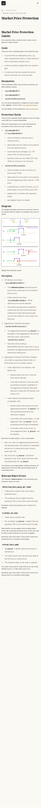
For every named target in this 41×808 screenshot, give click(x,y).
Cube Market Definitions (30, 105)
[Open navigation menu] (38, 3)
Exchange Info (33, 109)
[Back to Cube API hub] (2, 10)
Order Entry (11, 10)
